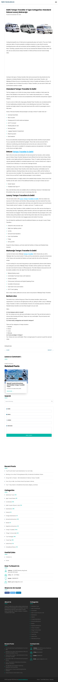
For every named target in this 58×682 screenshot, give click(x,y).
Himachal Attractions (11, 519)
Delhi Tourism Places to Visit (13, 505)
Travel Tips (8, 540)
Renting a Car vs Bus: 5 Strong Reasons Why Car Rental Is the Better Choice (24, 474)
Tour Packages (9, 536)
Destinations (9, 509)
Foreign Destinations (11, 515)
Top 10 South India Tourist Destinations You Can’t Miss (19, 471)
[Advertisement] (29, 65)
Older (7, 350)
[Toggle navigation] (56, 2)
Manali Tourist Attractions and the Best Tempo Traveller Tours (16, 384)
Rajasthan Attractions (11, 526)
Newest (50, 350)
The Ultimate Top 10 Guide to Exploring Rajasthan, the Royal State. (14, 666)
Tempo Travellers (10, 529)
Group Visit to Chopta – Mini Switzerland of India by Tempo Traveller (23, 478)
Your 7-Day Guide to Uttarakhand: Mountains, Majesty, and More (22, 485)
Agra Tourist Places (10, 498)
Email (9, 414)
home (7, 560)
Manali (7, 522)
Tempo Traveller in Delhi (23, 151)
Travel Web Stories (44, 679)
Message (10, 425)
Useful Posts (9, 543)
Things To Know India (11, 533)
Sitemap (51, 679)
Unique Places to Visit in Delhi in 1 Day (14, 672)
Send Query (29, 435)
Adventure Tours (10, 495)
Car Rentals (9, 502)
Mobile (9, 420)
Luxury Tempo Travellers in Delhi (29, 199)
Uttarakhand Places (11, 547)
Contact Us (9, 557)
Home (38, 679)
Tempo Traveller (28, 254)
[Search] (52, 401)
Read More (10, 391)
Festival (8, 512)
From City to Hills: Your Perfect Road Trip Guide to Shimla (20, 481)
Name (8, 409)
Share (7, 592)
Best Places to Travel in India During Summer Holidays (16, 670)
